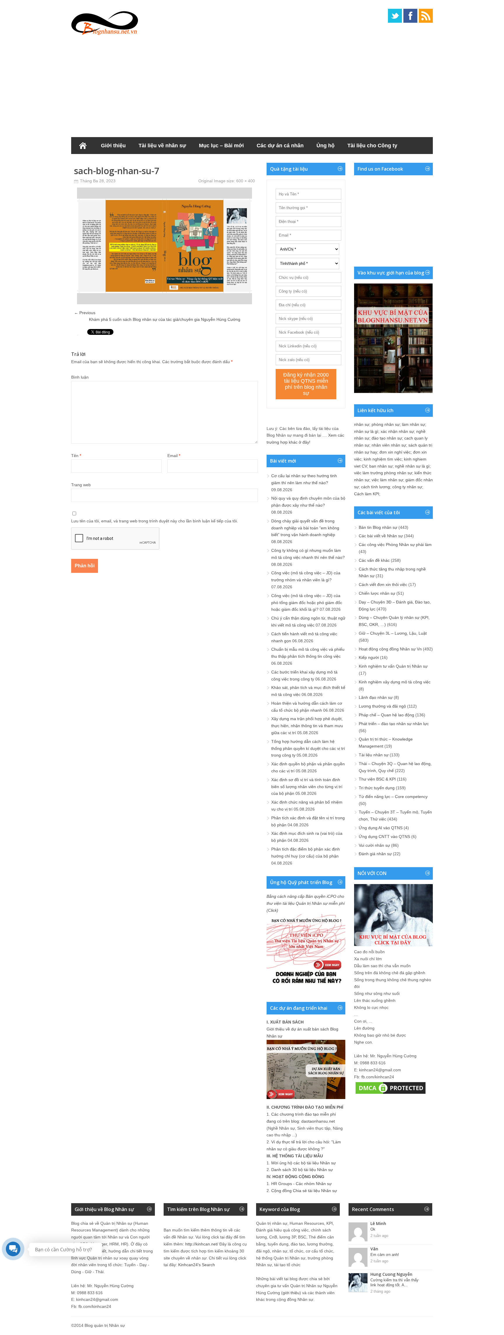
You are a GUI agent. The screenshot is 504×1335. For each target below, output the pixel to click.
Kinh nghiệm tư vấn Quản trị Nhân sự (393, 666)
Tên (76, 455)
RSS (426, 16)
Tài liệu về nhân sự (162, 145)
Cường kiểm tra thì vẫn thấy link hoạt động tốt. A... (394, 1282)
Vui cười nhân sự (374, 845)
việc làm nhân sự (387, 479)
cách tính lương (375, 486)
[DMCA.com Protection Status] (390, 1093)
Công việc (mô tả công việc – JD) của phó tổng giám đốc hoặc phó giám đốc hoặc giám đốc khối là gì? (306, 602)
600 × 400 (245, 181)
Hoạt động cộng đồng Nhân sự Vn (390, 649)
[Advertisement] (252, 84)
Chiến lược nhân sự (377, 593)
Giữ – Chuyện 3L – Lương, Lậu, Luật (393, 633)
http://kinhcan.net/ (201, 1244)
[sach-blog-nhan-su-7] (164, 302)
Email (173, 455)
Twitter (395, 16)
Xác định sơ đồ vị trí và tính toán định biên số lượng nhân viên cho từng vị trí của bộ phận (306, 786)
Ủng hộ (325, 145)
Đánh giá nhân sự (375, 853)
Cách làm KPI (366, 493)
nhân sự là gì (366, 431)
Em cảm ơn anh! (384, 1254)
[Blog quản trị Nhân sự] (104, 22)
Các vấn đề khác (374, 560)
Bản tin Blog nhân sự (378, 527)
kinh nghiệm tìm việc (383, 459)
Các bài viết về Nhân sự (381, 535)
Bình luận (80, 377)
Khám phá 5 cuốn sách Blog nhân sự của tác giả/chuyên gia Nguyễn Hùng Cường (164, 319)
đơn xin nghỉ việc (395, 452)
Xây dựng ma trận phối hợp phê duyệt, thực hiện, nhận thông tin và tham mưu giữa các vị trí (307, 725)
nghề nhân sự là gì (412, 466)
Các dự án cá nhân (280, 145)
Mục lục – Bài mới (221, 145)
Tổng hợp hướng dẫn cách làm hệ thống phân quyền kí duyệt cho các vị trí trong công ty (308, 748)
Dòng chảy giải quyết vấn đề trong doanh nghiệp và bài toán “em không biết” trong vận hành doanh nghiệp (305, 528)
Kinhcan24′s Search (196, 1264)
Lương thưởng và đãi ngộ (382, 706)
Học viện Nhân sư (100, 162)
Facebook (410, 16)
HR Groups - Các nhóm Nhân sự (301, 1183)
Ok (372, 1229)
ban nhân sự (381, 466)
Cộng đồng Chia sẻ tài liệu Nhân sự (304, 1190)
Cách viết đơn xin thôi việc (383, 584)
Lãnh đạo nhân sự (376, 697)
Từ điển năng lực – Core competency (393, 796)
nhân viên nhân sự (389, 445)
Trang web (81, 484)
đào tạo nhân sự (387, 438)
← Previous (84, 312)
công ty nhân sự (407, 486)
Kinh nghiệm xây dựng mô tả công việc (394, 682)
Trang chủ (82, 145)
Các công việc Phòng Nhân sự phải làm (395, 544)
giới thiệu (291, 1292)
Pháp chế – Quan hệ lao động (386, 715)
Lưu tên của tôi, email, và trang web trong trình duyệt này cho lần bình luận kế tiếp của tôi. (154, 521)
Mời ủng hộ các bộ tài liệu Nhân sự (303, 1163)
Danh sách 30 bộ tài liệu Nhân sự (302, 1169)
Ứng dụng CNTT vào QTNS (384, 836)
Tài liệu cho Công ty (372, 145)
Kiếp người (369, 657)
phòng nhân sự (386, 424)
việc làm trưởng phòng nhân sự (383, 472)
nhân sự (361, 424)
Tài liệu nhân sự (373, 755)
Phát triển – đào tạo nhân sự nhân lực (394, 723)
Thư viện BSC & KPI (377, 779)
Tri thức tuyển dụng (377, 787)
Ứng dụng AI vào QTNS (380, 827)
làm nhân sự (413, 424)
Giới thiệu (113, 145)
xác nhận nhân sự (397, 431)
